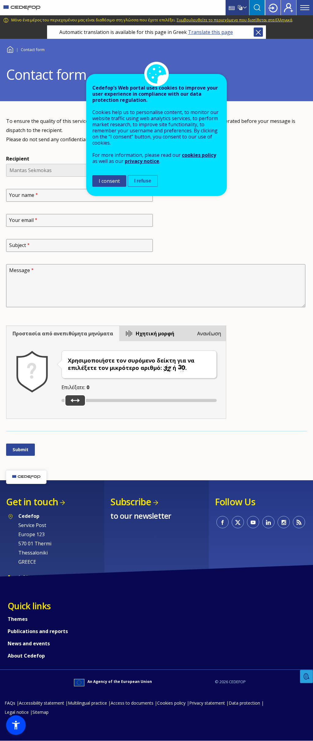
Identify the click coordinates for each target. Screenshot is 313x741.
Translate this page (210, 32)
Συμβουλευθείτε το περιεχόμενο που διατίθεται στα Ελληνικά (234, 20)
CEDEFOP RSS (299, 522)
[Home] (22, 7)
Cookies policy (171, 703)
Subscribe (130, 502)
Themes (18, 619)
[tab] (62, 333)
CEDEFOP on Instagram (284, 522)
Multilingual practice (87, 703)
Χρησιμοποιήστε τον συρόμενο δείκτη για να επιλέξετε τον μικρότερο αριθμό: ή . (131, 364)
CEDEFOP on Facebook (222, 522)
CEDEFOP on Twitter (238, 522)
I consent (109, 181)
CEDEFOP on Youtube (253, 522)
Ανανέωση (209, 333)
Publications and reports (38, 631)
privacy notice (142, 161)
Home (10, 49)
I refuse (142, 180)
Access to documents (132, 703)
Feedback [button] (306, 676)
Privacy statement (207, 703)
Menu (304, 7)
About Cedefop (26, 655)
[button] (16, 725)
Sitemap (40, 712)
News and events (29, 643)
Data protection (244, 703)
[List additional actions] (244, 7)
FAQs (10, 703)
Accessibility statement (41, 703)
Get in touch (32, 502)
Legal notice (17, 712)
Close (258, 32)
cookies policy (199, 155)
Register (288, 7)
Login (273, 7)
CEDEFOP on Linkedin (268, 522)
